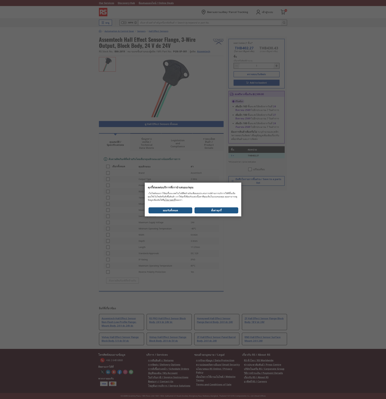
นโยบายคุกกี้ (169, 199)
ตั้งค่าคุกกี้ (216, 210)
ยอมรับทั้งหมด (170, 210)
